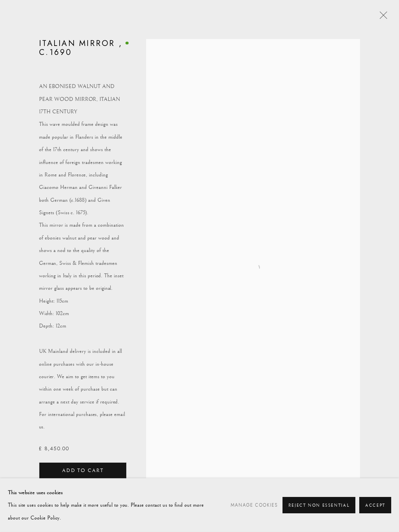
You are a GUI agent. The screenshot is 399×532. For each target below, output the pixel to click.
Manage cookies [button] (254, 505)
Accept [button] (375, 505)
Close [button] (381, 17)
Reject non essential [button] (319, 505)
